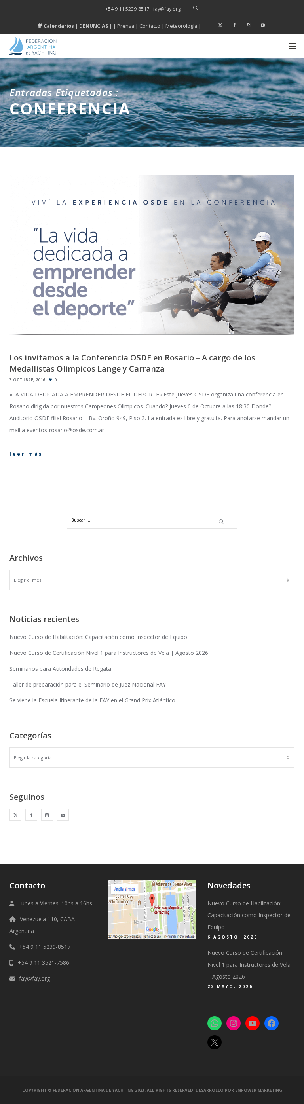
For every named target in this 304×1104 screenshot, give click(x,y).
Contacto (149, 26)
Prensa (125, 26)
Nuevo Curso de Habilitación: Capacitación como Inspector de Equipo (98, 637)
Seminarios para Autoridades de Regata (60, 668)
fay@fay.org (34, 978)
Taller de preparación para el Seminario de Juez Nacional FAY (88, 684)
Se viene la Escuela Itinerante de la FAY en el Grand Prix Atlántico (92, 700)
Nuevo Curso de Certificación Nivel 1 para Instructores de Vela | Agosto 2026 (109, 652)
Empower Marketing (258, 1090)
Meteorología (181, 26)
